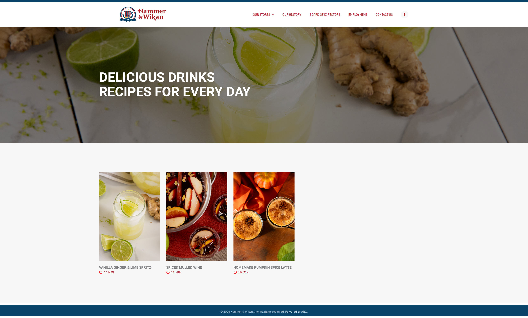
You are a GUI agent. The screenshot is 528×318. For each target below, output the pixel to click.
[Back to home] (143, 14)
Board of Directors (325, 14)
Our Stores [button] (261, 14)
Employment (357, 14)
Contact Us (384, 14)
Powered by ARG (296, 311)
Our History (291, 14)
